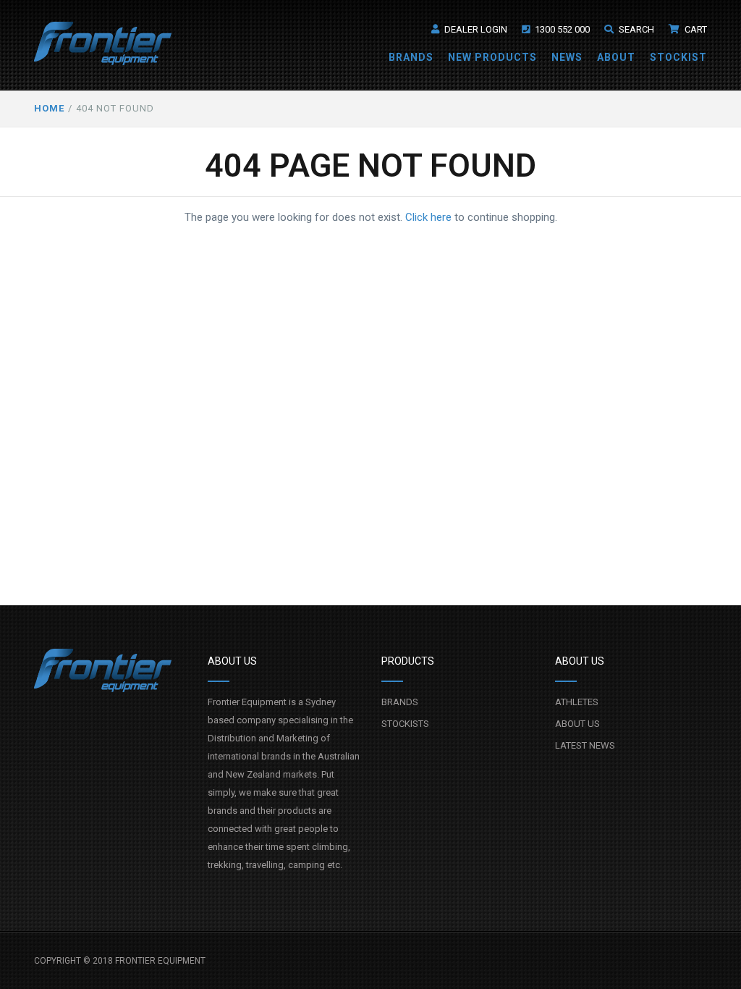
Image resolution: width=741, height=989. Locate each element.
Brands (411, 57)
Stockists (405, 723)
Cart (694, 29)
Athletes (576, 701)
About (616, 57)
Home (49, 108)
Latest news (585, 745)
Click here (428, 217)
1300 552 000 (561, 29)
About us (577, 723)
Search (635, 29)
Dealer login (474, 29)
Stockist (678, 57)
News (567, 57)
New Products (492, 57)
